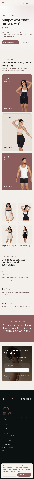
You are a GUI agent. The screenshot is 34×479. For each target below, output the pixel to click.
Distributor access (7, 456)
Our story (15, 336)
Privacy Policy (6, 444)
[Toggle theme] (23, 3)
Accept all (24, 474)
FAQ (3, 450)
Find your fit (25, 42)
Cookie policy (16, 471)
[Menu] (30, 3)
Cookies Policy (6, 453)
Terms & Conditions (7, 447)
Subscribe (16, 370)
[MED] (3, 3)
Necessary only (9, 474)
